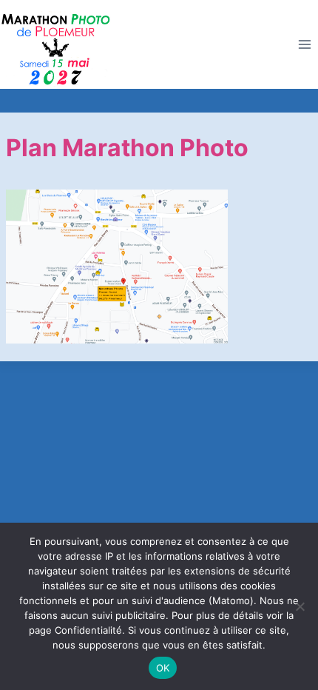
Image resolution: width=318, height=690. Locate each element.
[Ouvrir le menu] (304, 44)
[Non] (299, 606)
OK (163, 668)
